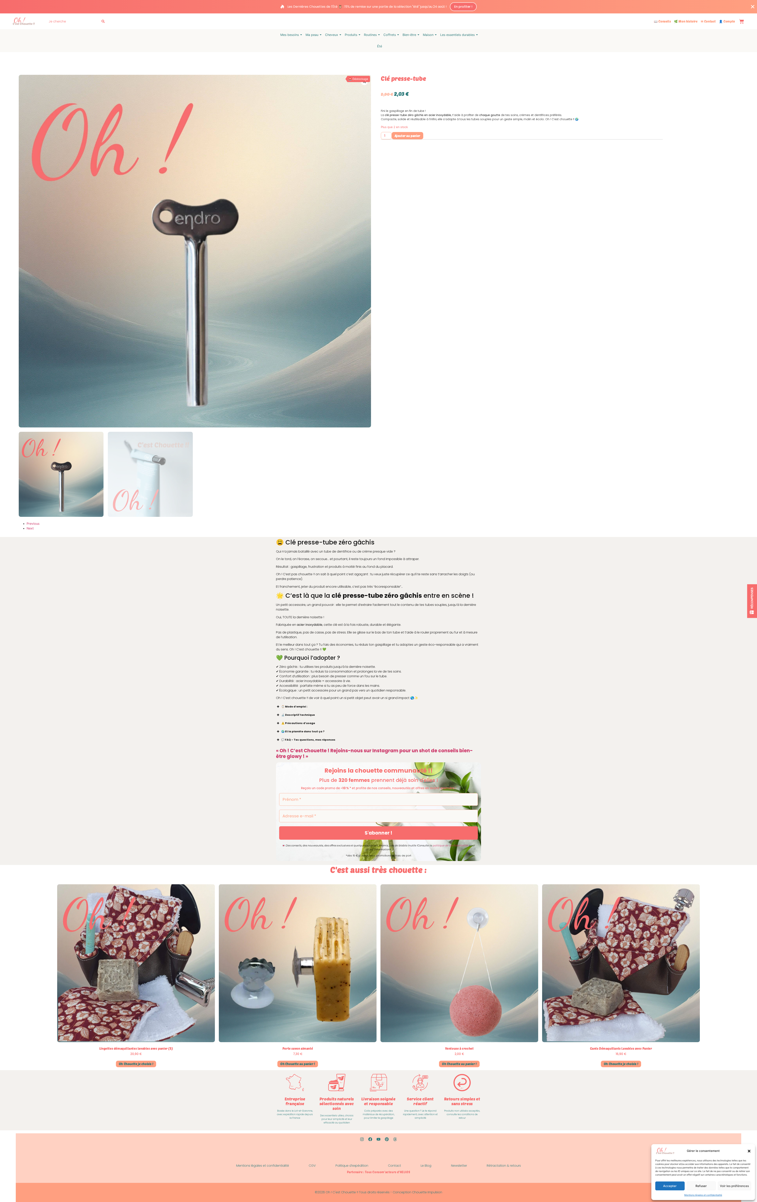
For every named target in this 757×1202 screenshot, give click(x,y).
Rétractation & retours (504, 1165)
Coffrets (389, 35)
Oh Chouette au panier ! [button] (297, 1064)
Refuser (701, 1186)
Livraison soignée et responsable (378, 1101)
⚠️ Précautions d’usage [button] (298, 723)
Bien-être (409, 35)
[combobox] (74, 21)
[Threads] (395, 1139)
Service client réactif (420, 1101)
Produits (351, 35)
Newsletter (459, 1165)
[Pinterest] (387, 1139)
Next (30, 528)
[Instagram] (362, 1139)
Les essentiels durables (457, 35)
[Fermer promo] (752, 6)
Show (752, 601)
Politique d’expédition (352, 1165)
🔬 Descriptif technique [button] (298, 715)
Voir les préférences (734, 1186)
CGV (312, 1165)
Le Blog (426, 1165)
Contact (394, 1165)
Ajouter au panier (407, 136)
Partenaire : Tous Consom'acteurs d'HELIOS (378, 1172)
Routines (370, 35)
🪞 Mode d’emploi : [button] (294, 706)
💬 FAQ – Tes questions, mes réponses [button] (308, 740)
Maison (428, 35)
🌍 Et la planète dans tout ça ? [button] (302, 731)
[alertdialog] (378, 6)
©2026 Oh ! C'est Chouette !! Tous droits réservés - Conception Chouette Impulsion (378, 1192)
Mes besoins (289, 35)
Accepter (670, 1186)
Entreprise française (295, 1101)
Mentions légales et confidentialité (703, 1195)
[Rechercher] (104, 21)
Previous (33, 524)
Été (379, 46)
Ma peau (312, 35)
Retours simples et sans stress (462, 1101)
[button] (749, 1151)
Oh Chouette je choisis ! (136, 1064)
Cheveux (331, 35)
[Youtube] (378, 1139)
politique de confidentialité (450, 845)
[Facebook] (370, 1139)
